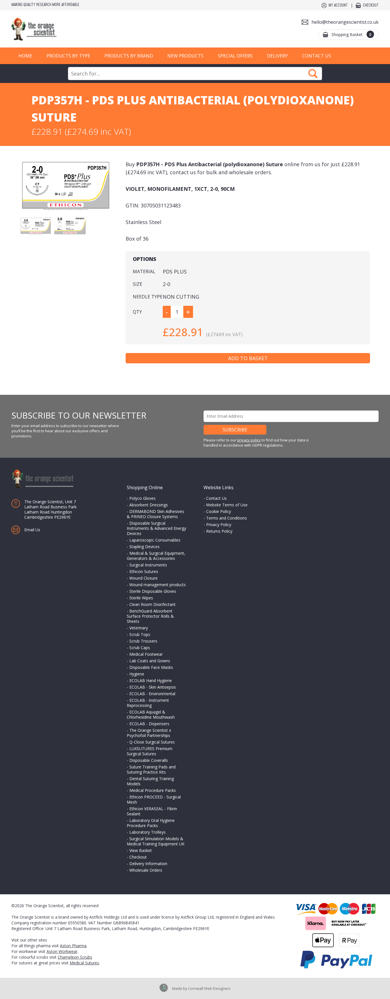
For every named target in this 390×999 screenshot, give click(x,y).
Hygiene (136, 674)
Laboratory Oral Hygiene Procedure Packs (151, 823)
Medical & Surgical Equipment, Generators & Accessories (156, 555)
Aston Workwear (62, 951)
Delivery (277, 56)
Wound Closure (143, 578)
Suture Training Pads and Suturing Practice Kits (151, 769)
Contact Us (316, 56)
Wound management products (157, 584)
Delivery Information (148, 863)
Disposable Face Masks (151, 667)
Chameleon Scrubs (75, 957)
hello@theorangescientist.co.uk (345, 22)
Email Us (32, 529)
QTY (137, 312)
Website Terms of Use (227, 505)
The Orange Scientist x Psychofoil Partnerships (149, 733)
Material (144, 271)
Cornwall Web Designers (209, 988)
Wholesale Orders (145, 870)
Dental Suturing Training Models (150, 781)
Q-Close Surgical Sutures (152, 742)
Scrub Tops (139, 634)
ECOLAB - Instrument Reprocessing (148, 702)
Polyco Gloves (142, 498)
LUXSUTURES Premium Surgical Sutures (149, 751)
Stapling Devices (144, 546)
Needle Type (147, 297)
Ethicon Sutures (143, 571)
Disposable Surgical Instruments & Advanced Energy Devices (156, 528)
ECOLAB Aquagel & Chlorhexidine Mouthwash (151, 714)
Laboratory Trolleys (147, 832)
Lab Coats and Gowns (149, 660)
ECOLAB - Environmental (152, 693)
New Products (185, 56)
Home (25, 56)
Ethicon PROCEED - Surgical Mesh (154, 799)
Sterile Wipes (141, 597)
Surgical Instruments (148, 565)
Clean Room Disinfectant (152, 604)
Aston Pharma (73, 945)
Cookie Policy (218, 511)
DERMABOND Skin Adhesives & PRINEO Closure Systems (155, 514)
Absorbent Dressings (148, 505)
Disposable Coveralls (148, 760)
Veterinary (138, 628)
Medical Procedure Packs (152, 790)
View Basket (140, 850)
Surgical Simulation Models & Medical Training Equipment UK (155, 841)
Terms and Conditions (226, 518)
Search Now (313, 74)
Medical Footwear (146, 654)
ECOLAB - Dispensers (149, 723)
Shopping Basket (351, 34)
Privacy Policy (218, 524)
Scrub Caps (139, 647)
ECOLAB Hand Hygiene (150, 680)
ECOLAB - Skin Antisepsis (152, 687)
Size (137, 284)
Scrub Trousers (143, 641)
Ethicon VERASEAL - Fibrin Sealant (152, 811)
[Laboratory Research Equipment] (51, 29)
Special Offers (235, 56)
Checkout (371, 5)
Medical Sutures (84, 963)
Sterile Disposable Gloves (152, 591)
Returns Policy (219, 531)
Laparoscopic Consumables (154, 540)
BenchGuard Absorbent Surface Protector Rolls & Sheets (150, 616)
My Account (338, 5)
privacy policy (249, 440)
